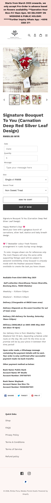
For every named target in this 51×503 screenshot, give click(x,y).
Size (5, 175)
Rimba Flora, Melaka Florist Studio (24, 491)
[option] (14, 100)
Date (6, 144)
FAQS (8, 428)
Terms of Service (13, 449)
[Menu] (46, 35)
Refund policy (12, 456)
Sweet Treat (8, 185)
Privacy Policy (12, 435)
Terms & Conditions (14, 442)
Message (8, 162)
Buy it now (25, 207)
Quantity (7, 153)
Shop (7, 420)
